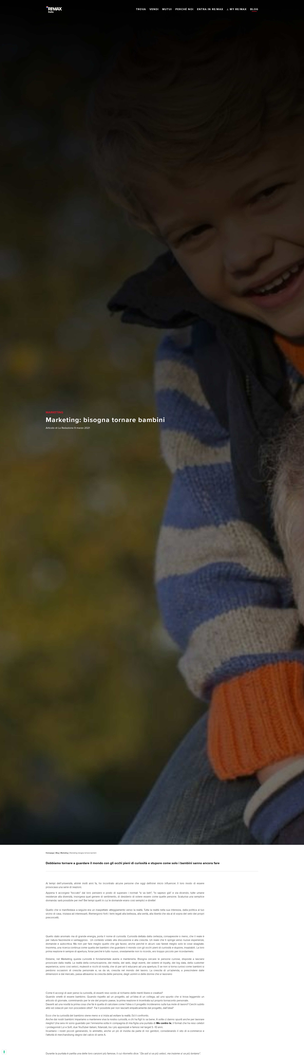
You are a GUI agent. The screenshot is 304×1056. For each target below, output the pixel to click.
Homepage (50, 853)
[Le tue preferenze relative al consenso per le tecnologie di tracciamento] (4, 1052)
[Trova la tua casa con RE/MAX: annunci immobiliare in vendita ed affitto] (54, 9)
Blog (57, 853)
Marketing (64, 853)
